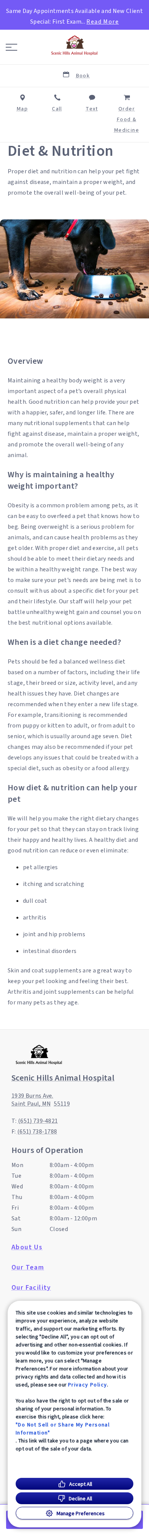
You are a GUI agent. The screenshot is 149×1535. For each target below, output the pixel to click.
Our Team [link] (27, 1267)
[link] (74, 45)
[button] (11, 47)
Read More (102, 21)
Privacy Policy (87, 1384)
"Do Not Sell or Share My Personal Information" (63, 1428)
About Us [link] (26, 1247)
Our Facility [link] (31, 1287)
